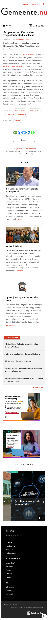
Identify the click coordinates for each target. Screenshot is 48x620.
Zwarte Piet (22, 115)
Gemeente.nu (24, 13)
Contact (26, 4)
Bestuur (17, 121)
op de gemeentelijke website (14, 66)
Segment (7, 472)
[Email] (15, 132)
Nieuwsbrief (36, 4)
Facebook (9, 567)
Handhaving (10, 546)
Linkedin (9, 574)
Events (8, 577)
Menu (8, 26)
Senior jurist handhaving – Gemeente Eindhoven (22, 354)
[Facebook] (20, 132)
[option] (24, 496)
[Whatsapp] (33, 132)
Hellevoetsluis (34, 110)
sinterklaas (10, 115)
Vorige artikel (18, 149)
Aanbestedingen (12, 535)
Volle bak (14, 246)
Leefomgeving (11, 553)
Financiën (9, 542)
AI (6, 539)
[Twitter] (24, 132)
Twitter (8, 570)
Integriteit (9, 550)
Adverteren (10, 587)
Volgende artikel (31, 149)
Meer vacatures (38, 387)
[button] (39, 518)
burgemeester (20, 110)
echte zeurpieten (29, 55)
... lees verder (21, 219)
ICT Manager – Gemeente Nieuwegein (18, 361)
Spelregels (9, 594)
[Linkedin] (28, 132)
